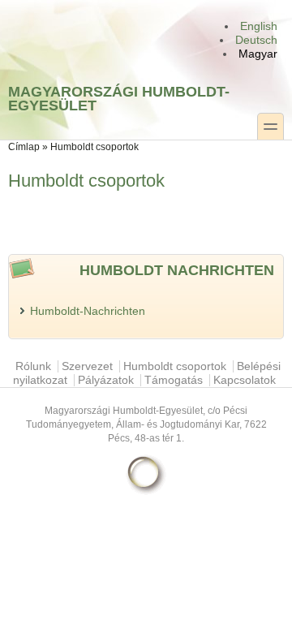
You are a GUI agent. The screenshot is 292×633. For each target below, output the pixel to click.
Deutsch (256, 40)
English (258, 26)
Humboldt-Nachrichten (87, 311)
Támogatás (173, 380)
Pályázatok (106, 380)
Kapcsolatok (244, 380)
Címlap (24, 147)
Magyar (257, 54)
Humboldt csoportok (174, 366)
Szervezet (87, 366)
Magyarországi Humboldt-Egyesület (119, 98)
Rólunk (33, 366)
